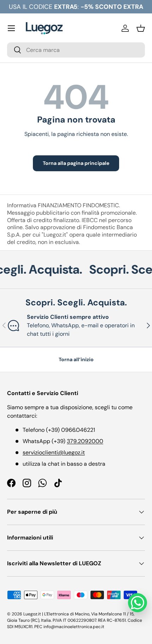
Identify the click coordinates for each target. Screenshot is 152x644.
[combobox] (76, 50)
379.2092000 (85, 441)
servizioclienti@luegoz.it (54, 452)
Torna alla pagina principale (76, 163)
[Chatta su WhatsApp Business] (137, 602)
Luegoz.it (32, 614)
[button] (140, 28)
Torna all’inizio (76, 359)
